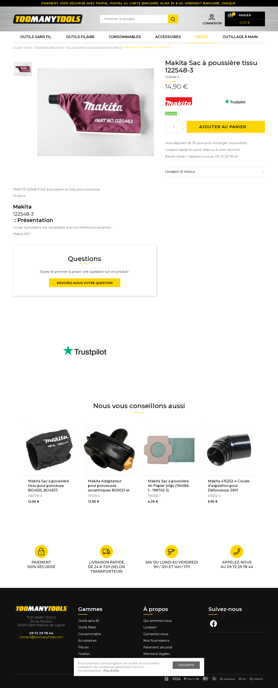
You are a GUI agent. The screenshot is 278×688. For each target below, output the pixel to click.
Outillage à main (240, 37)
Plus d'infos (111, 670)
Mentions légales (157, 654)
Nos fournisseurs (156, 641)
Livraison (150, 627)
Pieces (201, 37)
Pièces (83, 647)
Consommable (89, 634)
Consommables (125, 37)
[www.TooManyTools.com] (48, 19)
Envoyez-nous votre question (85, 283)
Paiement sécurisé (157, 647)
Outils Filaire (80, 37)
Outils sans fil (35, 37)
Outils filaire (87, 627)
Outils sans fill (88, 621)
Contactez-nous (155, 634)
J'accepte (186, 665)
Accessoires (168, 37)
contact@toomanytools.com (41, 637)
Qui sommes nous (157, 621)
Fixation (84, 654)
